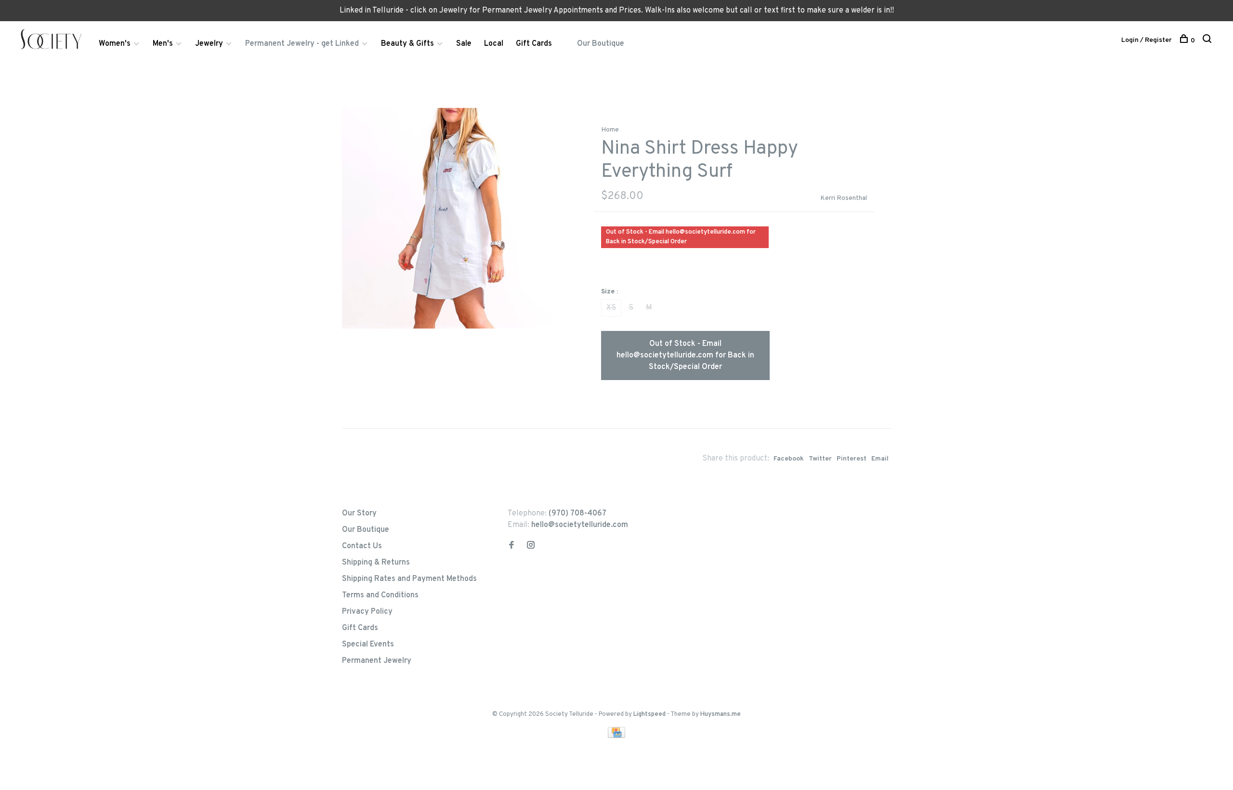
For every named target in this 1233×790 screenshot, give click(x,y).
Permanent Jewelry (376, 661)
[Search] (1208, 41)
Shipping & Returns (376, 562)
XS (611, 308)
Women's (115, 44)
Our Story (359, 513)
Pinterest (851, 459)
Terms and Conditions (380, 595)
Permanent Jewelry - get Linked (302, 44)
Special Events (368, 644)
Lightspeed (649, 714)
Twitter (820, 459)
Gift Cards (534, 44)
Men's (163, 44)
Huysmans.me (720, 714)
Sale (464, 44)
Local (493, 44)
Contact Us (362, 546)
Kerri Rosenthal (843, 198)
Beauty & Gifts (407, 44)
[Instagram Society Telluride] (531, 546)
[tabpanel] (452, 218)
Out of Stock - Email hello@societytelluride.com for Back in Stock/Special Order (685, 355)
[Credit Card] (616, 736)
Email (880, 459)
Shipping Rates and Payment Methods (409, 579)
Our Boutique (600, 44)
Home (610, 130)
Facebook (789, 459)
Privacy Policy (367, 612)
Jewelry (209, 44)
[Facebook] (511, 546)
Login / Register (1146, 40)
